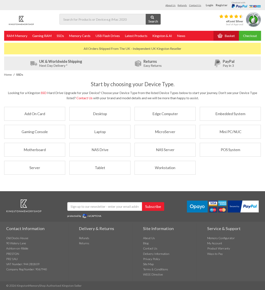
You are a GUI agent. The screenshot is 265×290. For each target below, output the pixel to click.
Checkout (250, 36)
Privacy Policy (151, 259)
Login (209, 5)
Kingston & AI (162, 36)
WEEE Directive (153, 274)
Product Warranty (218, 248)
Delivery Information (156, 253)
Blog (145, 243)
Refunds (182, 5)
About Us (170, 5)
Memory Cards (79, 36)
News (181, 36)
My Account (214, 243)
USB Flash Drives (107, 36)
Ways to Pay (215, 253)
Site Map (148, 264)
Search (153, 21)
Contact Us (195, 5)
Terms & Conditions (155, 269)
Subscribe (153, 206)
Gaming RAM (42, 36)
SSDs (60, 36)
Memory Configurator (221, 238)
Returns (84, 243)
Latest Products (136, 36)
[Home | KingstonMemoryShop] (21, 20)
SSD (44, 93)
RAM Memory (17, 36)
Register (222, 5)
